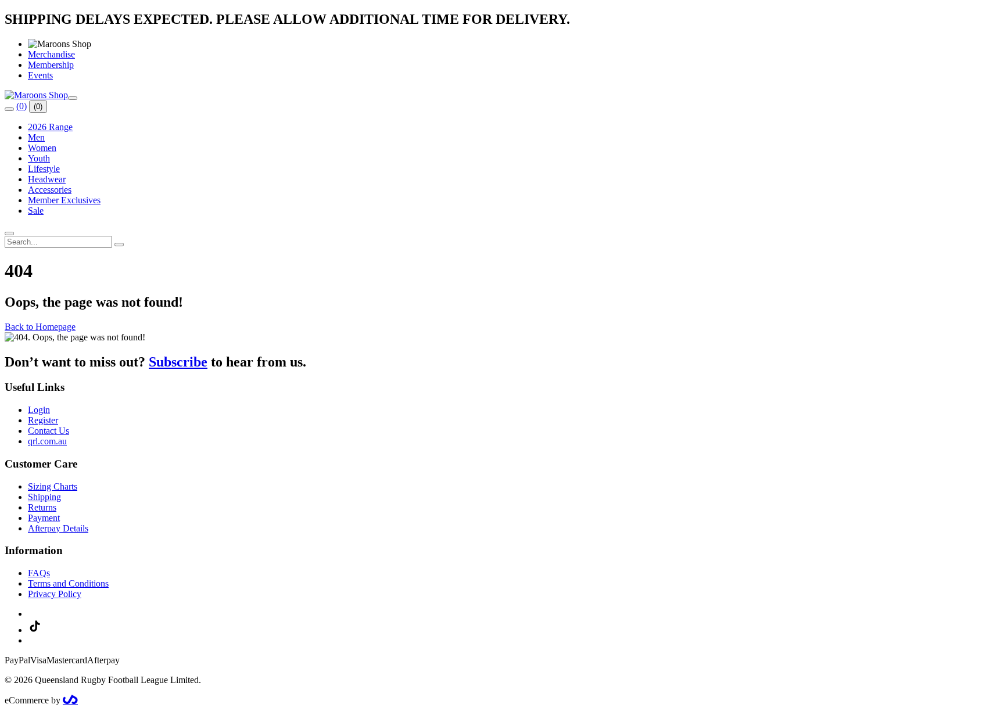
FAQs (39, 573)
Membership (51, 65)
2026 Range (50, 127)
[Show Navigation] (72, 98)
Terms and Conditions (68, 583)
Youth (39, 158)
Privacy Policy (54, 594)
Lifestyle (44, 169)
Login (39, 410)
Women (42, 148)
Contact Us (48, 431)
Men (36, 137)
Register (43, 420)
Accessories (49, 190)
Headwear (47, 179)
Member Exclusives (64, 200)
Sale (36, 210)
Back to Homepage (40, 327)
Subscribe (178, 361)
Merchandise (51, 54)
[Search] (9, 109)
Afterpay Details (58, 528)
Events (40, 75)
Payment (44, 518)
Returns (42, 507)
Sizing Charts (52, 486)
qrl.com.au (47, 441)
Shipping (44, 497)
